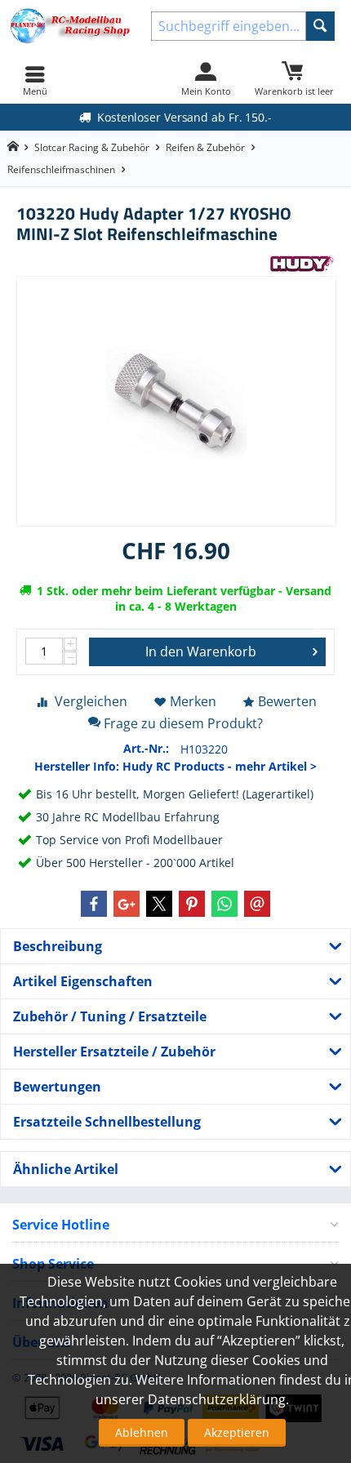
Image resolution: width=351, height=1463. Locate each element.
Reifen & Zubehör (205, 147)
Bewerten (287, 701)
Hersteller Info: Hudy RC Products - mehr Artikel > (175, 766)
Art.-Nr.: (146, 748)
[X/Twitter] (159, 904)
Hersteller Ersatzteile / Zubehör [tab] (114, 1052)
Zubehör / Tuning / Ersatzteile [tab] (110, 1016)
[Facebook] (94, 904)
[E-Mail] (257, 904)
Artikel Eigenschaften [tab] (83, 981)
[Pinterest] (192, 904)
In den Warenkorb (200, 651)
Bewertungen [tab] (57, 1087)
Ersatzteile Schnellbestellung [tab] (107, 1122)
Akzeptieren (236, 1432)
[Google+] (126, 904)
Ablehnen (141, 1432)
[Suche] (320, 26)
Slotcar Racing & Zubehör (91, 147)
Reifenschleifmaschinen (61, 169)
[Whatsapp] (224, 904)
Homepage (13, 146)
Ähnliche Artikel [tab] (65, 1169)
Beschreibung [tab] (57, 946)
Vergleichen (91, 701)
